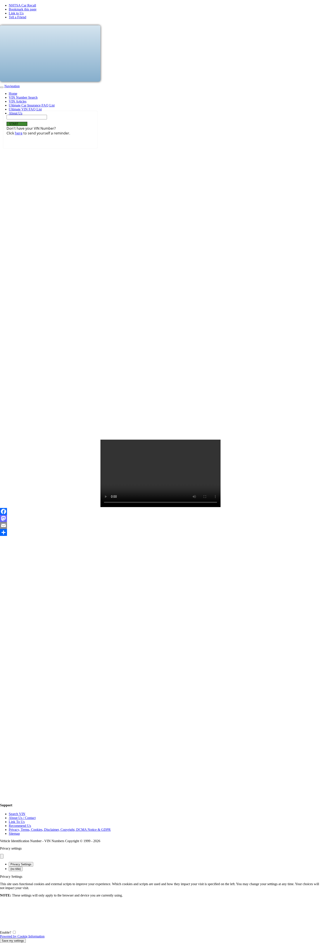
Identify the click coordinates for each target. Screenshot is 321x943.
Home (13, 93)
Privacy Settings (20, 864)
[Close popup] (1, 856)
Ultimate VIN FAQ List (25, 109)
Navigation (12, 86)
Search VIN (17, 814)
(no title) (15, 869)
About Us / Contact (22, 818)
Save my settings (13, 940)
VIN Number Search (23, 97)
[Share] (160, 532)
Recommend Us (20, 826)
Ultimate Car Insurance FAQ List (32, 105)
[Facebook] (160, 511)
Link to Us (16, 13)
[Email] (160, 525)
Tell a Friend (17, 17)
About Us (15, 113)
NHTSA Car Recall (22, 5)
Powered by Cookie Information (22, 936)
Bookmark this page (22, 9)
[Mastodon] (160, 518)
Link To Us (17, 822)
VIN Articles (17, 101)
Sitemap (14, 833)
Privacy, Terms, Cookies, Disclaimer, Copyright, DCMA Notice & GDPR (60, 829)
